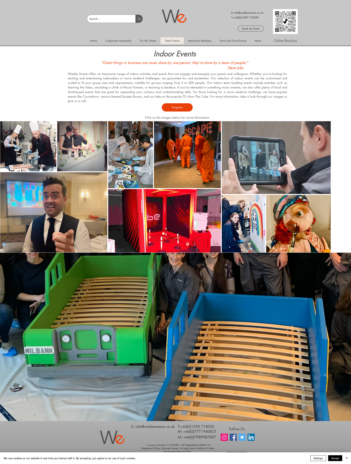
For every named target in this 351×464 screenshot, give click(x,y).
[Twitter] (242, 437)
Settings (318, 458)
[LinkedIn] (251, 437)
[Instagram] (224, 437)
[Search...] (139, 19)
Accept (335, 458)
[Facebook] (233, 437)
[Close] (346, 458)
